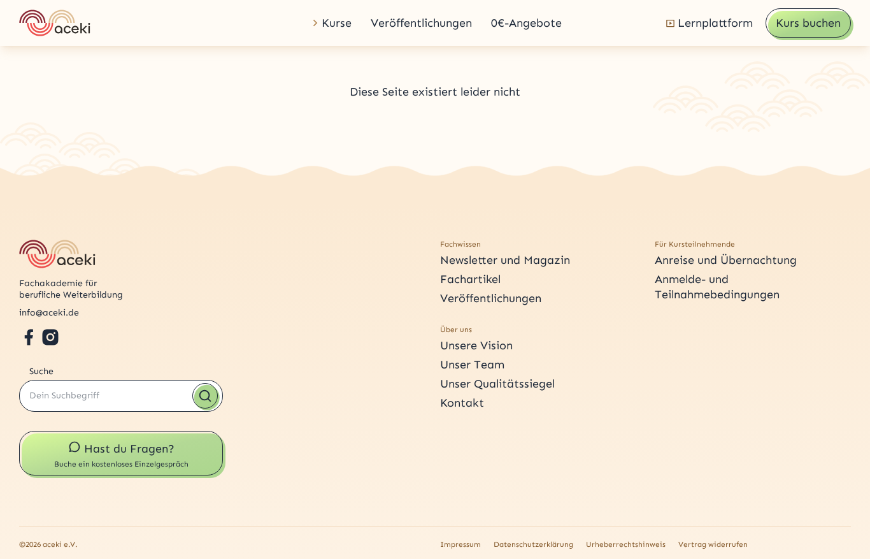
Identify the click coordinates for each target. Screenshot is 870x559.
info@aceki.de (49, 312)
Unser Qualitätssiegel (497, 384)
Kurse (337, 23)
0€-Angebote (526, 23)
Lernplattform (715, 23)
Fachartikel (470, 279)
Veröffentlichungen (421, 23)
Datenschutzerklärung (533, 544)
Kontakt (462, 403)
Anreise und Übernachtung (726, 260)
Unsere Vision (476, 345)
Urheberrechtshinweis (626, 544)
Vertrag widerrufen (713, 544)
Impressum (460, 544)
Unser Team (472, 365)
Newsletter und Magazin (505, 260)
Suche (41, 371)
